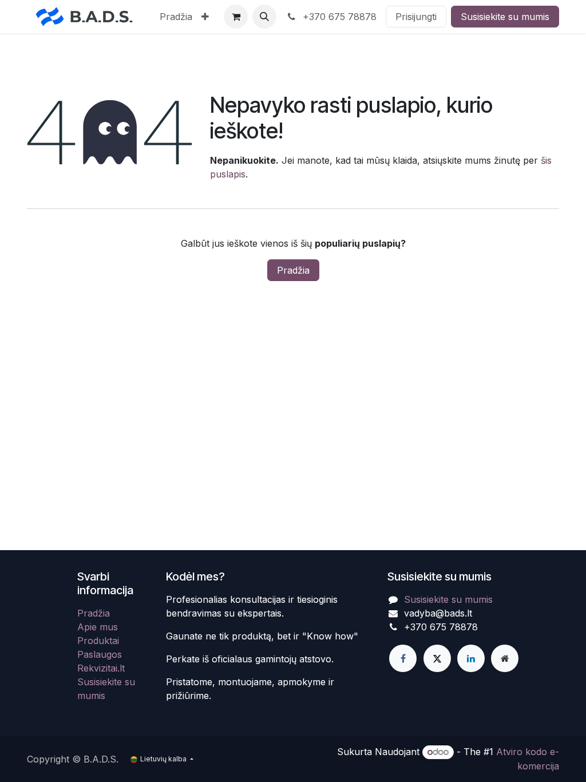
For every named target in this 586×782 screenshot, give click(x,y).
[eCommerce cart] (236, 17)
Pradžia (293, 270)
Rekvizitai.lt (101, 668)
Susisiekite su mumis (505, 16)
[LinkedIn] (471, 658)
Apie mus (97, 627)
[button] (264, 17)
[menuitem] (176, 16)
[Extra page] (504, 658)
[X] (437, 658)
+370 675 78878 (338, 16)
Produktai (98, 640)
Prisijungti (416, 16)
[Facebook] (403, 658)
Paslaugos (99, 654)
